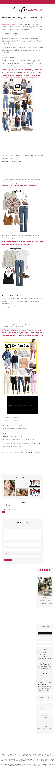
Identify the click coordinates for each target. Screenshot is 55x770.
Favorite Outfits (45, 722)
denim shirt (40, 660)
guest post (45, 666)
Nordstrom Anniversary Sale (8, 24)
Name (5, 542)
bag (46, 654)
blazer (39, 656)
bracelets (41, 656)
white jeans (41, 690)
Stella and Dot (46, 680)
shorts (42, 680)
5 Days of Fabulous (41, 652)
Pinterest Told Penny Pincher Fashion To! (22, 492)
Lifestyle (45, 726)
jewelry (45, 668)
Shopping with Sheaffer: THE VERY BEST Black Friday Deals (34, 490)
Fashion (45, 721)
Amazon (48, 652)
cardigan (45, 656)
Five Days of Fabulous (45, 661)
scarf (39, 680)
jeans (42, 668)
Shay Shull (4, 504)
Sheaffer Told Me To (27, 9)
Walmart (43, 686)
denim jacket (48, 658)
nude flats (42, 678)
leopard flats (48, 670)
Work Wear (44, 731)
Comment (6, 527)
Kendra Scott (49, 668)
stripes (39, 682)
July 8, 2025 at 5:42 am (6, 505)
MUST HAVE (46, 674)
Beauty (48, 654)
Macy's (39, 671)
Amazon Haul (41, 654)
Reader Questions (48, 678)
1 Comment (15, 19)
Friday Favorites (44, 664)
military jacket (47, 671)
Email (5, 547)
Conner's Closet (41, 658)
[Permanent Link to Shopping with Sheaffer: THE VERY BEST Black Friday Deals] (35, 496)
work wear (46, 690)
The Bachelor (46, 682)
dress (44, 660)
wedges (49, 686)
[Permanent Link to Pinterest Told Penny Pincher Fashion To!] (22, 496)
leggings (40, 670)
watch (46, 686)
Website (5, 553)
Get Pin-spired (40, 666)
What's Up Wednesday (44, 688)
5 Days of (45, 717)
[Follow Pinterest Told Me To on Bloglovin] (44, 708)
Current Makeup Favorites (9, 492)
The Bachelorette (43, 684)
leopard (44, 670)
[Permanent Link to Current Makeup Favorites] (9, 496)
